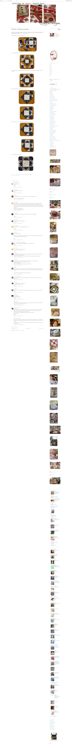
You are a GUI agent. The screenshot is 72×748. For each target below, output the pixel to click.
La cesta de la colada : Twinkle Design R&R (57, 582)
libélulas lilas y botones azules (55, 656)
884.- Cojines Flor (57, 608)
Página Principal (28, 328)
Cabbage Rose (52, 721)
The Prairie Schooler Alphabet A (57, 592)
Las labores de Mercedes (54, 613)
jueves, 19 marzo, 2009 (18, 187)
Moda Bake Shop (53, 545)
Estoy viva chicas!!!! (57, 685)
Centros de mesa (52, 97)
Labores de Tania (53, 618)
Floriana (15, 247)
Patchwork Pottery (52, 726)
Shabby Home (53, 509)
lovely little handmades (54, 536)
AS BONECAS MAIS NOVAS (56, 706)
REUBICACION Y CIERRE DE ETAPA (57, 566)
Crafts (50, 101)
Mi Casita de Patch (52, 725)
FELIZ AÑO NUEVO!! (56, 691)
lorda (14, 267)
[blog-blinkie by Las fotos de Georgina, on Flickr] (52, 474)
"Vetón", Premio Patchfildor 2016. (57, 630)
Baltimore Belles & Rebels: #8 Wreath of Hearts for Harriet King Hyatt (57, 492)
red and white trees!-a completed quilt (57, 519)
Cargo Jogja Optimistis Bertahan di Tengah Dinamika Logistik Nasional (57, 499)
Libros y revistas (52, 114)
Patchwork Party (52, 121)
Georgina (56, 33)
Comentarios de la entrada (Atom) (19, 330)
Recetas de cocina (52, 130)
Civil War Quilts (53, 490)
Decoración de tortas (52, 104)
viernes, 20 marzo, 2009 (18, 279)
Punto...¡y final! (53, 591)
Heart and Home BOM (53, 111)
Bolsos (51, 91)
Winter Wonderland (52, 146)
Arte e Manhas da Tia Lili (54, 542)
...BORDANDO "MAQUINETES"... (57, 647)
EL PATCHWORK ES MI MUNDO (54, 645)
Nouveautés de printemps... (54, 504)
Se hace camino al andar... (54, 684)
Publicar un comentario (15, 326)
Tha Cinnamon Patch (52, 729)
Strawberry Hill (52, 136)
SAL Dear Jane (17, 175)
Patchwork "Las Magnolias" (55, 661)
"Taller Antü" (53, 608)
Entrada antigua (41, 328)
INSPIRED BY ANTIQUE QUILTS (54, 497)
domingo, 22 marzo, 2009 (18, 315)
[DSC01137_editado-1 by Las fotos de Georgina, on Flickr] (53, 194)
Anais (14, 252)
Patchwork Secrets (52, 122)
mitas (14, 288)
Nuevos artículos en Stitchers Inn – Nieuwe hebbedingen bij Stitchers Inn (57, 696)
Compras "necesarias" (52, 100)
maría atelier (52, 700)
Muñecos (51, 119)
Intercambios (51, 112)
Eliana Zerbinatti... (16, 307)
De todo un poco (52, 103)
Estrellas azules (52, 108)
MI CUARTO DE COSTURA (55, 677)
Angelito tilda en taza (57, 560)
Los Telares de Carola (54, 575)
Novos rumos (52, 543)
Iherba (14, 232)
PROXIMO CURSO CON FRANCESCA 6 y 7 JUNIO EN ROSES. (57, 663)
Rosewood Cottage (52, 131)
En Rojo (51, 107)
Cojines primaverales (57, 619)
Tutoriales (51, 143)
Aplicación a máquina (53, 88)
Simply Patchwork (53, 602)
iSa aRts (15, 212)
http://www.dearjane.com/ (25, 33)
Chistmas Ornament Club (53, 99)
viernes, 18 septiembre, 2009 (19, 324)
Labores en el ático (53, 629)
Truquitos (51, 142)
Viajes (50, 144)
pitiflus (15, 259)
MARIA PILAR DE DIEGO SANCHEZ (19, 242)
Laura (14, 195)
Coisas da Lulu (53, 705)
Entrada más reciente (14, 328)
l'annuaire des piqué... (52, 156)
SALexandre (51, 133)
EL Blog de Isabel (53, 639)
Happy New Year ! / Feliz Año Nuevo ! (57, 712)
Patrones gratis (52, 123)
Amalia (15, 189)
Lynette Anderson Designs (54, 506)
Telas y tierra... (56, 667)
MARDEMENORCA (53, 565)
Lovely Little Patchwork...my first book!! (57, 538)
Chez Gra (52, 666)
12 (51, 70)
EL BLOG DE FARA (53, 650)
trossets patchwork (16, 276)
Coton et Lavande (53, 689)
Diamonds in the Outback (54, 516)
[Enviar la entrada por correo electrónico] (30, 174)
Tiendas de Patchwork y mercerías (54, 140)
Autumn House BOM (52, 90)
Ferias (50, 109)
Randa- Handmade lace (54, 710)
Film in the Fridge (53, 515)
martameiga (15, 182)
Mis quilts (51, 118)
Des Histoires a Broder (53, 722)
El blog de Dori (53, 634)
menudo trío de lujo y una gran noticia (57, 657)
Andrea (15, 294)
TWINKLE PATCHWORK (54, 580)
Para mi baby (51, 120)
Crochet (51, 102)
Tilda (50, 141)
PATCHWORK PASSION (54, 554)
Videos (51, 145)
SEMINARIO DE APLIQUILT (57, 673)
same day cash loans (53, 683)
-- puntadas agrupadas (54, 623)
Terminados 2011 (52, 139)
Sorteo (50, 135)
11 (51, 74)
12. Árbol (56, 555)
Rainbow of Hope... (53, 507)
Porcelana (51, 124)
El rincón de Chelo (53, 559)
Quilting (51, 129)
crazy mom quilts (53, 518)
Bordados (51, 93)
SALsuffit (51, 134)
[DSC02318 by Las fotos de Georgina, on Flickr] (51, 191)
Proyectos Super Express (53, 125)
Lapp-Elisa (51, 724)
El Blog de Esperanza (54, 586)
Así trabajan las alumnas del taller (54, 89)
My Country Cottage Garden (55, 530)
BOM (50, 92)
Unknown (15, 225)
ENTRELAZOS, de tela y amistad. (54, 597)
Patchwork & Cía (53, 549)
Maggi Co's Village (53, 570)
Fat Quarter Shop (52, 723)
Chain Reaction (52, 98)
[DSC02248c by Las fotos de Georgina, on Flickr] (52, 197)
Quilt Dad (52, 524)
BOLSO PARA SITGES (56, 625)
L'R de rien (52, 503)
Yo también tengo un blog (54, 682)
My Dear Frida (56, 571)
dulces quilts (52, 671)
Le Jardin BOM (52, 113)
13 (51, 72)
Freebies (51, 110)
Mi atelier (51, 115)
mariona (15, 219)
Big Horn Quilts (52, 720)
